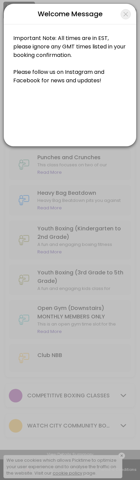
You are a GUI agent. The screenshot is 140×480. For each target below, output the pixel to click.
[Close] (126, 14)
